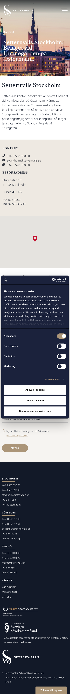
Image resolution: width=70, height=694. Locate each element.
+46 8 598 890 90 (18, 165)
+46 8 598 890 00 (18, 156)
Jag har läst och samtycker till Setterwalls (27, 433)
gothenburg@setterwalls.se (16, 528)
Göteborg (9, 512)
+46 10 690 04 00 (11, 552)
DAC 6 (8, 681)
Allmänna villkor (56, 677)
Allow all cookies (35, 389)
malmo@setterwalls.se (14, 562)
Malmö (7, 546)
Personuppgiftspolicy (15, 677)
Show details (52, 379)
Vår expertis (9, 587)
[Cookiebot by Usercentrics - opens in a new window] (52, 280)
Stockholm (10, 478)
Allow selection (35, 400)
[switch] (61, 346)
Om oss (6, 596)
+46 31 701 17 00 (11, 518)
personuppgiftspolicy (17, 435)
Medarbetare (10, 591)
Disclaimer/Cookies (37, 677)
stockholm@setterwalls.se (24, 160)
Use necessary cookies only (35, 411)
